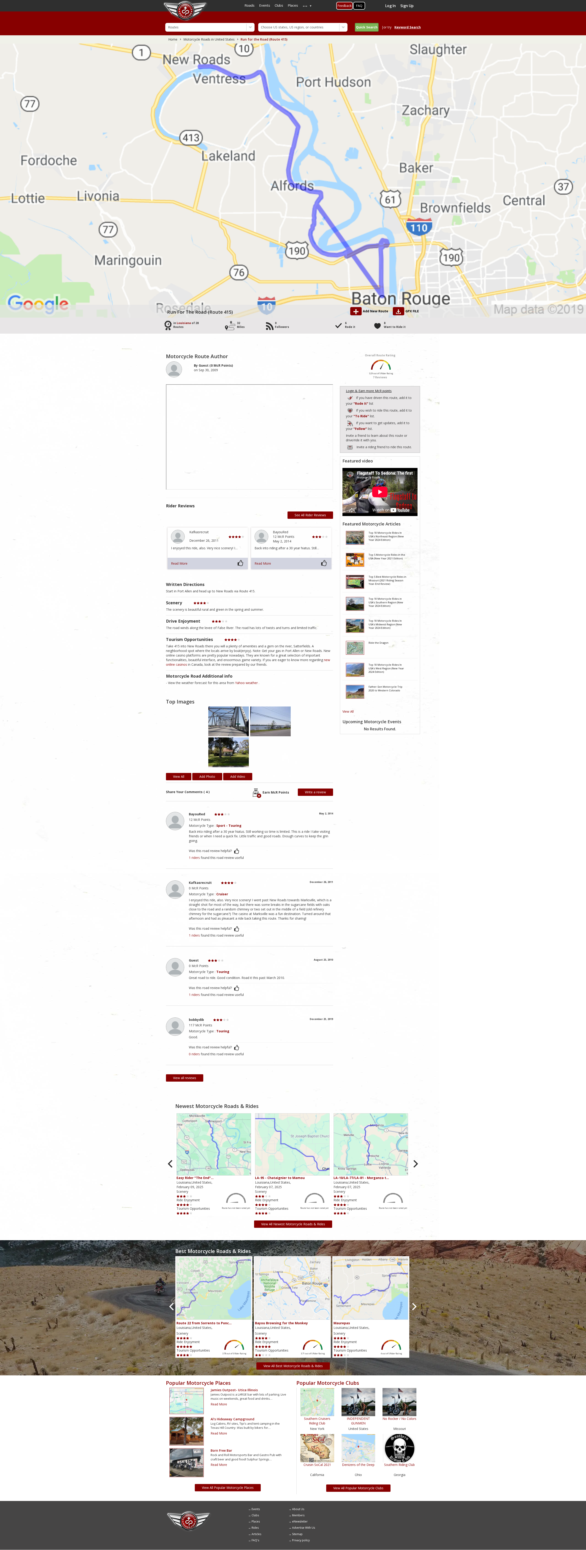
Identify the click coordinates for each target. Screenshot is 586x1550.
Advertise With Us (303, 1528)
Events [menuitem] (264, 5)
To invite (350, 447)
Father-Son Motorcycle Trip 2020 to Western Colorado (385, 688)
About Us (298, 1509)
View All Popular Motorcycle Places (228, 1487)
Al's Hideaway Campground (232, 1419)
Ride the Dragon (378, 642)
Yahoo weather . (247, 683)
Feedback (344, 5)
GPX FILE (412, 311)
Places (256, 1521)
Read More (179, 563)
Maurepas (342, 1323)
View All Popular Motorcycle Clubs (358, 1488)
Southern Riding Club (399, 1464)
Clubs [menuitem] (279, 5)
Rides (255, 1528)
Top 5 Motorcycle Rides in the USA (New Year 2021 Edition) (387, 556)
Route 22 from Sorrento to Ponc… (204, 1323)
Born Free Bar (221, 1450)
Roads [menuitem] (249, 5)
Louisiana (184, 323)
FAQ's (255, 1540)
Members (298, 1515)
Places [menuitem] (293, 5)
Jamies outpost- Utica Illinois (234, 1390)
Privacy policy (301, 1540)
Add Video (237, 776)
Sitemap (297, 1534)
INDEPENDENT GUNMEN (358, 1420)
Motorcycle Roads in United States (209, 39)
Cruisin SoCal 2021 (317, 1464)
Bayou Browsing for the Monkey (281, 1323)
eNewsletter (300, 1521)
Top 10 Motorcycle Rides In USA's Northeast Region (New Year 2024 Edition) (386, 536)
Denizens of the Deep (358, 1464)
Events (256, 1509)
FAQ (359, 5)
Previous (171, 1164)
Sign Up (407, 5)
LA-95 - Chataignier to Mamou (280, 1178)
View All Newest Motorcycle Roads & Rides (293, 1224)
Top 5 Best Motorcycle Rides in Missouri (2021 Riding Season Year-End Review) (387, 580)
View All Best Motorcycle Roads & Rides (293, 1366)
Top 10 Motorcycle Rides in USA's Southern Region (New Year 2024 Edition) (386, 602)
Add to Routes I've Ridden (350, 397)
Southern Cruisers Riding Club (317, 1420)
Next (415, 1164)
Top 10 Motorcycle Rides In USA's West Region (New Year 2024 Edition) (386, 668)
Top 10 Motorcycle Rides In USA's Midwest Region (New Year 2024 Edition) (385, 624)
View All (348, 711)
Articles (256, 1534)
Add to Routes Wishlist (350, 410)
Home (172, 39)
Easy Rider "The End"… (195, 1178)
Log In (390, 5)
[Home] (189, 1512)
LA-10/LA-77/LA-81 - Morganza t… (361, 1178)
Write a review (315, 792)
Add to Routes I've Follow (350, 422)
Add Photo (207, 776)
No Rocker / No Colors (399, 1418)
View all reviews (184, 1078)
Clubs (255, 1515)
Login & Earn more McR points (369, 391)
